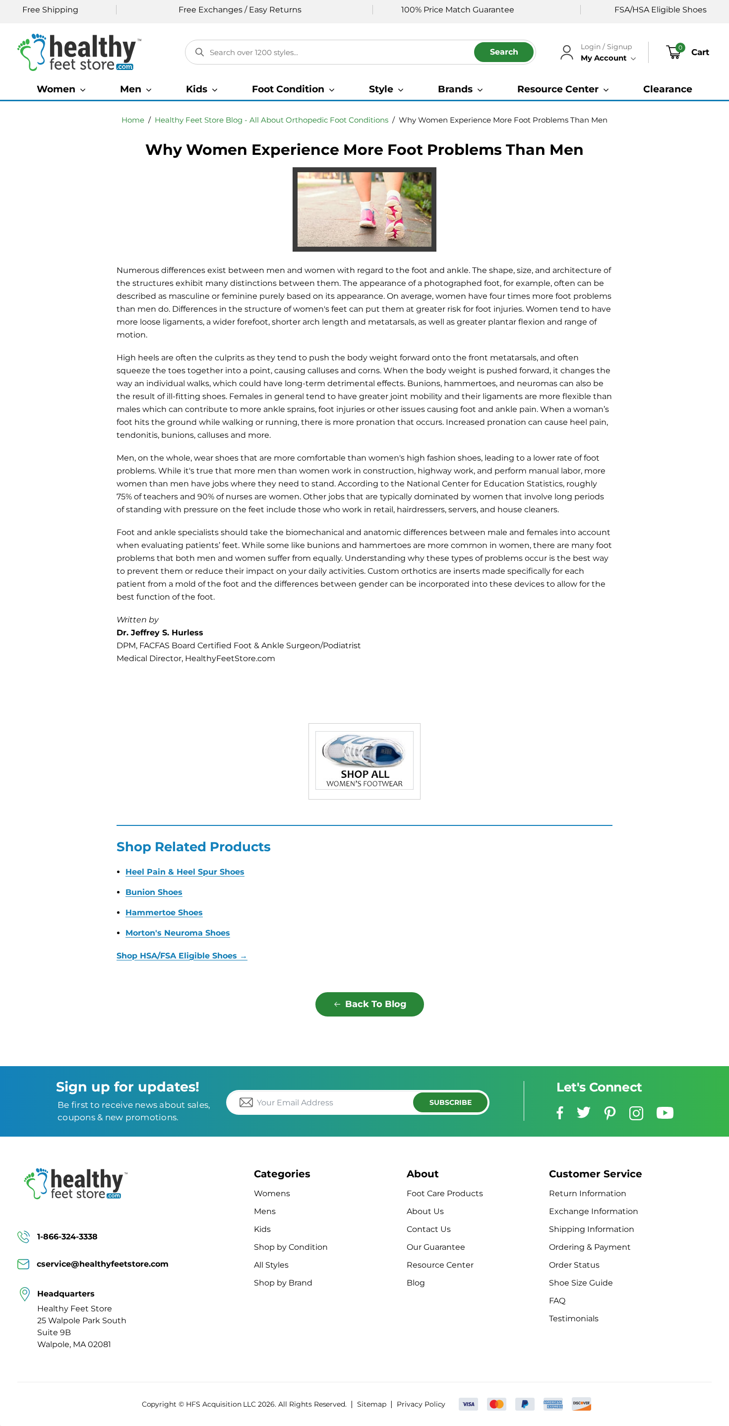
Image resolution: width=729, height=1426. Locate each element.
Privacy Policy (421, 1404)
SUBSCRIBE (450, 1102)
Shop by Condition (291, 1247)
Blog (416, 1283)
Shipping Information (591, 1229)
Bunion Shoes (153, 892)
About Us (425, 1211)
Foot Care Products (445, 1193)
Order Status (574, 1265)
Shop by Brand (283, 1283)
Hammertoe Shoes (164, 912)
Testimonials (574, 1318)
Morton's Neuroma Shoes (177, 933)
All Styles (271, 1265)
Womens (272, 1193)
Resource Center (440, 1265)
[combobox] (360, 52)
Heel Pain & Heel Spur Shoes (184, 872)
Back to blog (376, 1004)
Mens (265, 1211)
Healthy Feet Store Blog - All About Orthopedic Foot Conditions (271, 120)
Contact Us (429, 1229)
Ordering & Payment (590, 1247)
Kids (262, 1229)
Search (504, 52)
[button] (61, 89)
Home (133, 120)
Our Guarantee (436, 1247)
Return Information (587, 1193)
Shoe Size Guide (581, 1283)
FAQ (557, 1300)
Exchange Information (593, 1211)
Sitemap (371, 1404)
